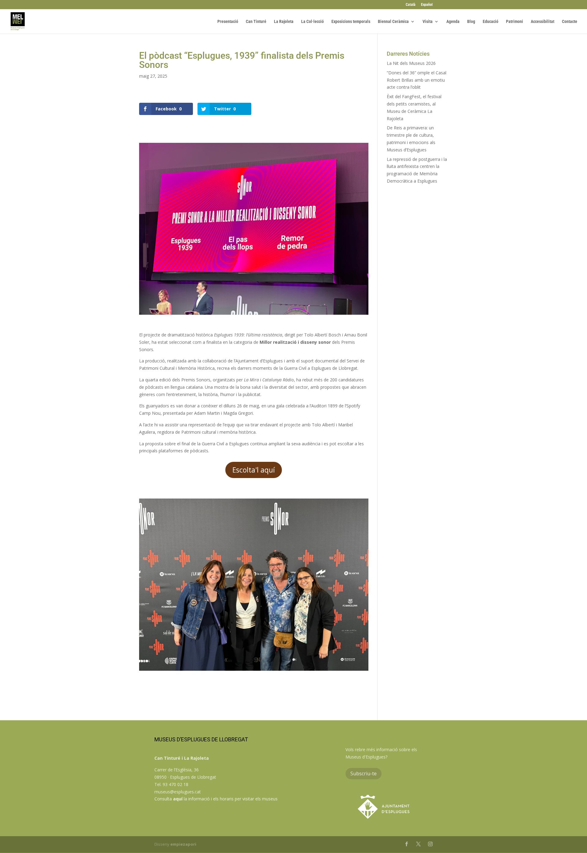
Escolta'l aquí (253, 470)
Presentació (227, 21)
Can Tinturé (256, 21)
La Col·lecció (312, 21)
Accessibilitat (542, 21)
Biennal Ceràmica (393, 21)
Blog (471, 21)
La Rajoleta (284, 21)
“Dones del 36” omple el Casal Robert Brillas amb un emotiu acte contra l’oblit (416, 80)
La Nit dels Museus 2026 (411, 63)
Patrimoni (514, 21)
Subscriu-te (363, 773)
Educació (490, 21)
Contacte (569, 21)
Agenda (453, 21)
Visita (428, 21)
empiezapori (183, 844)
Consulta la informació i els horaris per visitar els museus (216, 799)
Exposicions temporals (350, 21)
